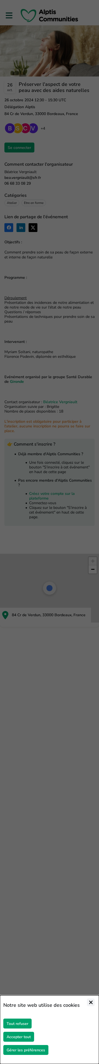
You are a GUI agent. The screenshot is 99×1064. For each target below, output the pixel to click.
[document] (49, 1029)
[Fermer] (91, 1002)
